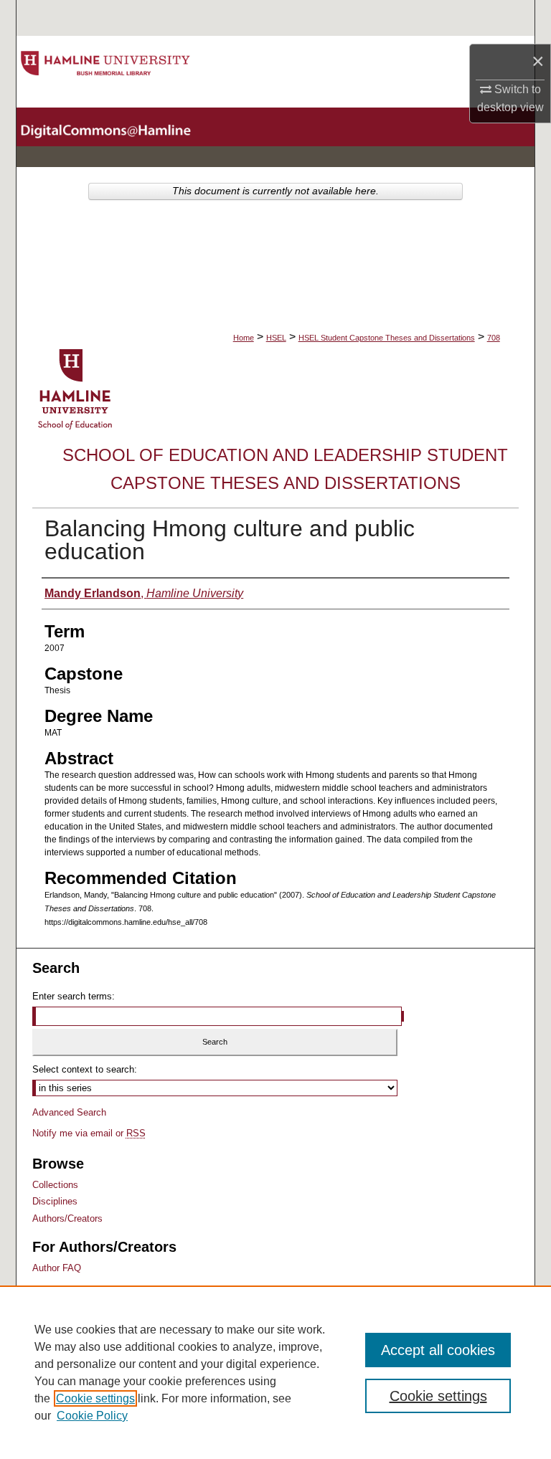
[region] (275, 1372)
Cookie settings (95, 1398)
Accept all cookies (438, 1350)
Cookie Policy (92, 1416)
